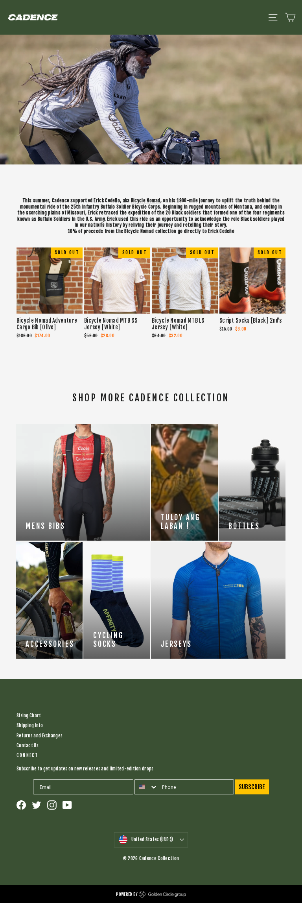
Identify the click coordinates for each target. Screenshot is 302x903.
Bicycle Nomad (145, 200)
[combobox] (146, 787)
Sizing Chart (29, 715)
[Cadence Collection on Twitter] (36, 805)
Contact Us (28, 745)
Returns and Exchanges (40, 736)
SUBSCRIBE (252, 787)
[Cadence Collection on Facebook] (21, 805)
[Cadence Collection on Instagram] (52, 805)
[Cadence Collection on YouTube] (67, 805)
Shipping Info (30, 725)
